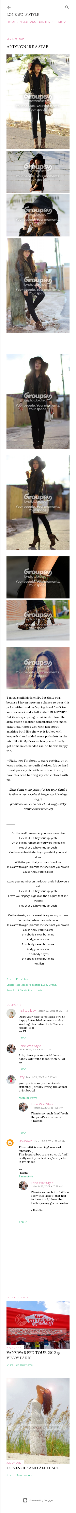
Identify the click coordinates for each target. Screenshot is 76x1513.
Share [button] (9, 979)
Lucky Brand (48, 984)
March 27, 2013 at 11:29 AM (47, 1186)
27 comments (24, 1364)
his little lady (27, 1010)
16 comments (24, 1474)
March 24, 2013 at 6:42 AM (41, 1077)
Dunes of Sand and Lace (32, 1468)
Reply (23, 1037)
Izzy (22, 1077)
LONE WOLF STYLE (22, 14)
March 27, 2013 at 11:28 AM (47, 1107)
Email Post (22, 979)
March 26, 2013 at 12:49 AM (49, 1141)
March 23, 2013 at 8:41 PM (35, 1049)
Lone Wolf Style (30, 1046)
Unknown (25, 1141)
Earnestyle (26, 1176)
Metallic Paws (28, 1098)
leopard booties (31, 984)
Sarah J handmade (31, 990)
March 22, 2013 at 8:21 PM (52, 1010)
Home (11, 22)
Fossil (18, 984)
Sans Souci (12, 990)
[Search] (67, 6)
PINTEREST (47, 22)
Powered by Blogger (41, 1500)
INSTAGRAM (27, 22)
